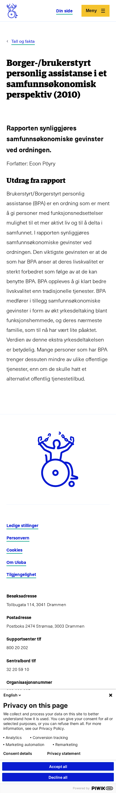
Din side (64, 10)
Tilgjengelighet (21, 574)
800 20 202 (17, 647)
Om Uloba (16, 562)
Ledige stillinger (22, 525)
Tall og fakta (23, 41)
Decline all (58, 777)
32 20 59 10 (17, 669)
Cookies (14, 549)
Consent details (17, 753)
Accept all (58, 766)
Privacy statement (63, 753)
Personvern (17, 537)
